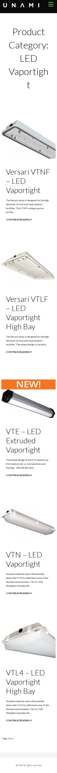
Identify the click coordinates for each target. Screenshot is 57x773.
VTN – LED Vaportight (24, 559)
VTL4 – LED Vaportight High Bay (25, 681)
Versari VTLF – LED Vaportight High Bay (27, 312)
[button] (52, 6)
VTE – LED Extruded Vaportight (23, 440)
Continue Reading (18, 219)
